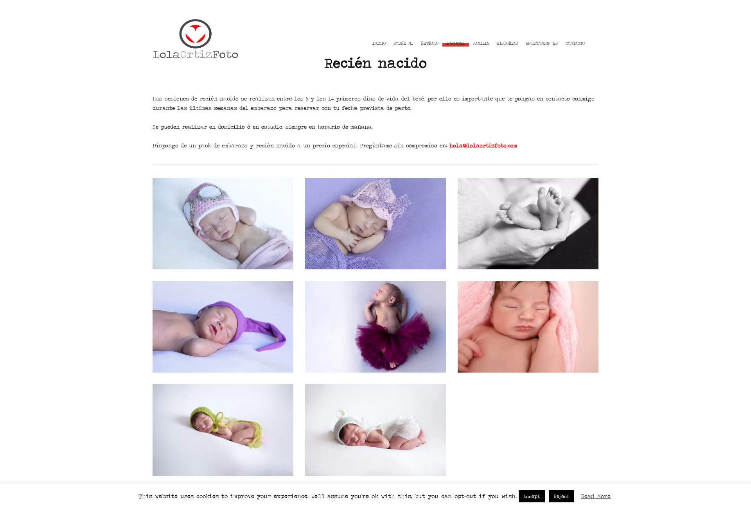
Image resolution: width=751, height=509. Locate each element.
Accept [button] (531, 496)
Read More (596, 496)
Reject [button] (561, 496)
